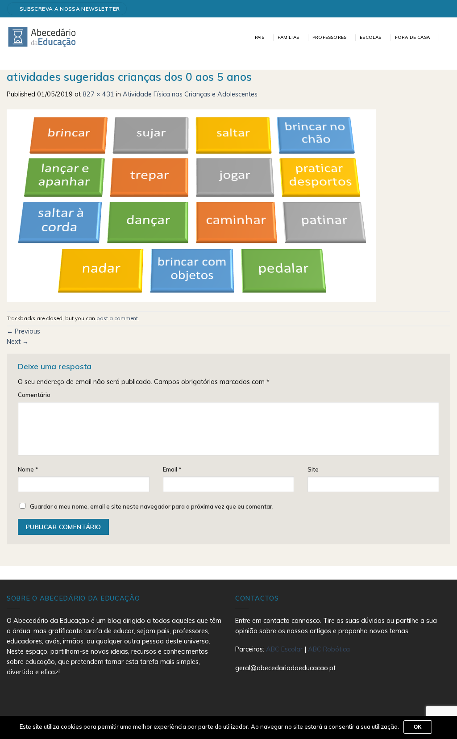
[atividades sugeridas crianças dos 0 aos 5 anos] (191, 205)
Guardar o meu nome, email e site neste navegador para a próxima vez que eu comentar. (152, 506)
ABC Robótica (329, 649)
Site (313, 469)
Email (172, 469)
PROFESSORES (329, 37)
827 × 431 (98, 94)
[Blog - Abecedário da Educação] (42, 36)
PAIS (260, 37)
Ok (418, 727)
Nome (28, 469)
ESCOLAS (370, 37)
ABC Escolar (285, 649)
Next (18, 342)
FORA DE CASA (412, 37)
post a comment (117, 318)
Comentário (34, 394)
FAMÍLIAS (288, 37)
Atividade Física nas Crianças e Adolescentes (190, 94)
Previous (23, 331)
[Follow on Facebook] (443, 9)
